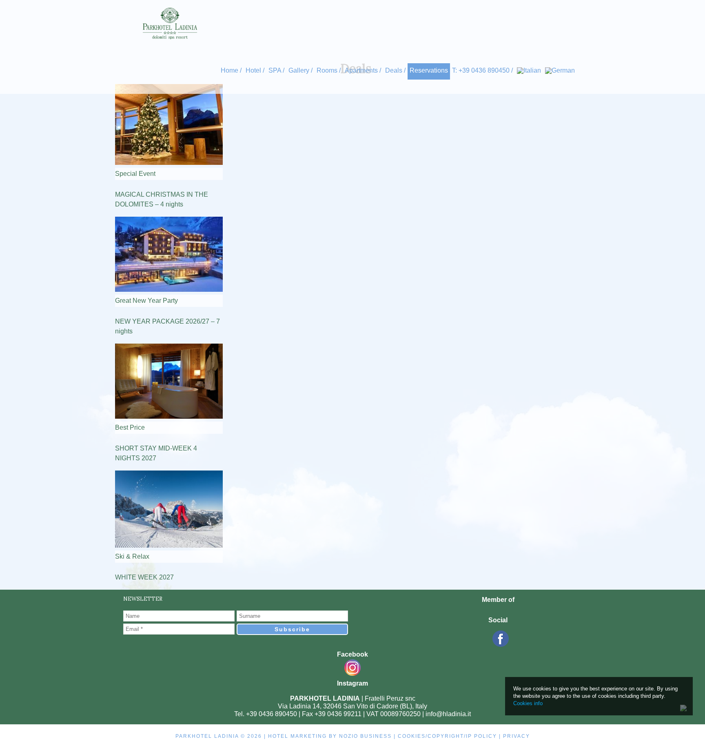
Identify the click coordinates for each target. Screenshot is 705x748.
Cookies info (528, 703)
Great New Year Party (146, 300)
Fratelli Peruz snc (390, 698)
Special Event (135, 173)
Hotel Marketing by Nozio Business (330, 736)
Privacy (516, 736)
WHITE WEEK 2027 (144, 577)
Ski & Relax (132, 556)
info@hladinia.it (448, 713)
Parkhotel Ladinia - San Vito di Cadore (170, 23)
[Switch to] (529, 70)
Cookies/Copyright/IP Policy (447, 736)
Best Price (130, 427)
